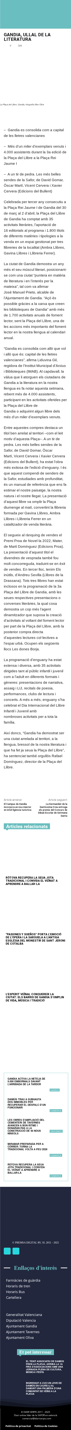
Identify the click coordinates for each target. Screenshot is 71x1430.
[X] (28, 54)
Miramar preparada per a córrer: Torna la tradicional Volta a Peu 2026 (27, 1146)
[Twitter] (15, 1251)
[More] (46, 54)
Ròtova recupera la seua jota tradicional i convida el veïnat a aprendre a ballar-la (32, 881)
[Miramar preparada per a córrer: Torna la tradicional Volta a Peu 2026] (57, 1149)
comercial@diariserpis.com (36, 1418)
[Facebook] (19, 54)
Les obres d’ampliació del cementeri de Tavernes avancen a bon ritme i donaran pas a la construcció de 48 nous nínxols (26, 1126)
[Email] (37, 54)
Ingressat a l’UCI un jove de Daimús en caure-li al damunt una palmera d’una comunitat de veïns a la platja (44, 1388)
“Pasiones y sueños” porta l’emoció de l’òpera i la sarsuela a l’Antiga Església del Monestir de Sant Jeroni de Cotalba (35, 939)
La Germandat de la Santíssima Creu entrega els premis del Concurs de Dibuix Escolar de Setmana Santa (52, 810)
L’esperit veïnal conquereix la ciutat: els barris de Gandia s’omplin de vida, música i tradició (35, 997)
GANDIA (54, 1090)
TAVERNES (56, 1131)
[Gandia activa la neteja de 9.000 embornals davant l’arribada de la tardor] (57, 1084)
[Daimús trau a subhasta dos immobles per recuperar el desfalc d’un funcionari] (57, 1104)
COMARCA (55, 1110)
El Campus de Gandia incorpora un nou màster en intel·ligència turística (17, 807)
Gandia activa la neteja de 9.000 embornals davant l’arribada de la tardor (26, 1081)
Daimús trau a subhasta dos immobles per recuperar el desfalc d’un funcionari (27, 1103)
